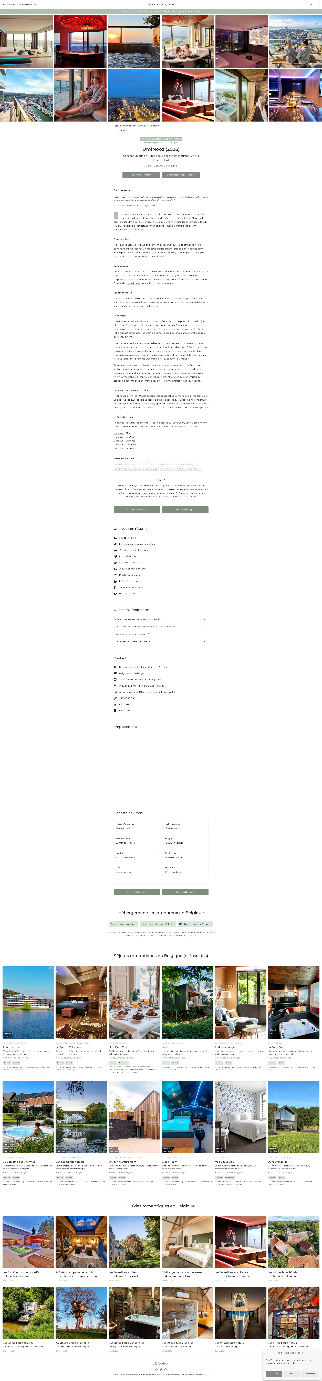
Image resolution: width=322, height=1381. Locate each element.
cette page (164, 279)
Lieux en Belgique (185, 510)
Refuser (292, 1374)
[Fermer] (158, 693)
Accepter (274, 1374)
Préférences (310, 1374)
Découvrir (119, 433)
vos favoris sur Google (143, 493)
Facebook (124, 710)
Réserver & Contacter (141, 175)
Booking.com (123, 1063)
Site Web (16, 1063)
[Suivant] (158, 690)
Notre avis (7, 1063)
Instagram (181, 493)
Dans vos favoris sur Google (180, 175)
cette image (133, 283)
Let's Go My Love (163, 4)
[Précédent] (163, 690)
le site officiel (184, 245)
